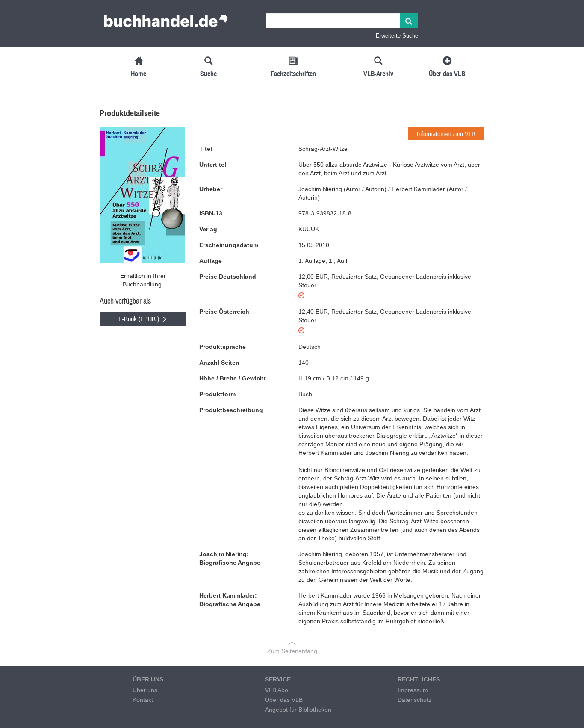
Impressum (413, 690)
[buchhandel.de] (166, 23)
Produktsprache (222, 346)
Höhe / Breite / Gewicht (232, 378)
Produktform (217, 394)
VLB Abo (276, 690)
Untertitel (212, 164)
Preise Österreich (224, 311)
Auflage (210, 260)
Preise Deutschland (227, 276)
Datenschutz (414, 699)
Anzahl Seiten (219, 362)
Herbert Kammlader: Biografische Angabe (229, 599)
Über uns (145, 690)
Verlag (208, 229)
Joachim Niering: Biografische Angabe (229, 558)
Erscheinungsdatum (228, 245)
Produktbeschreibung (231, 410)
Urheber (210, 189)
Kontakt (143, 699)
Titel (205, 148)
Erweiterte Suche (397, 35)
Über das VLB (284, 699)
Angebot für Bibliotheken (298, 709)
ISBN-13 (210, 213)
